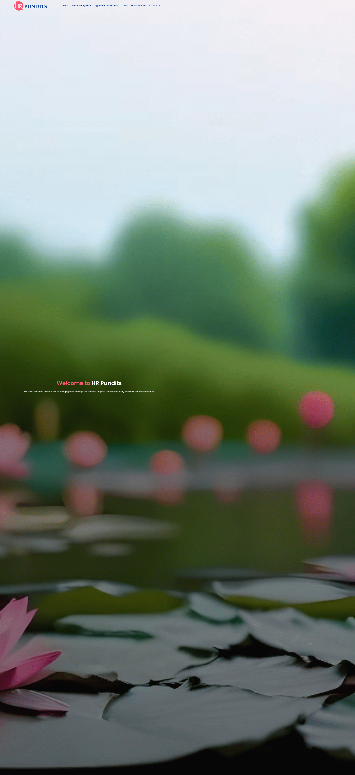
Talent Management (81, 5)
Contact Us (154, 5)
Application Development (107, 5)
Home (65, 5)
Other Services (138, 5)
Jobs (125, 5)
